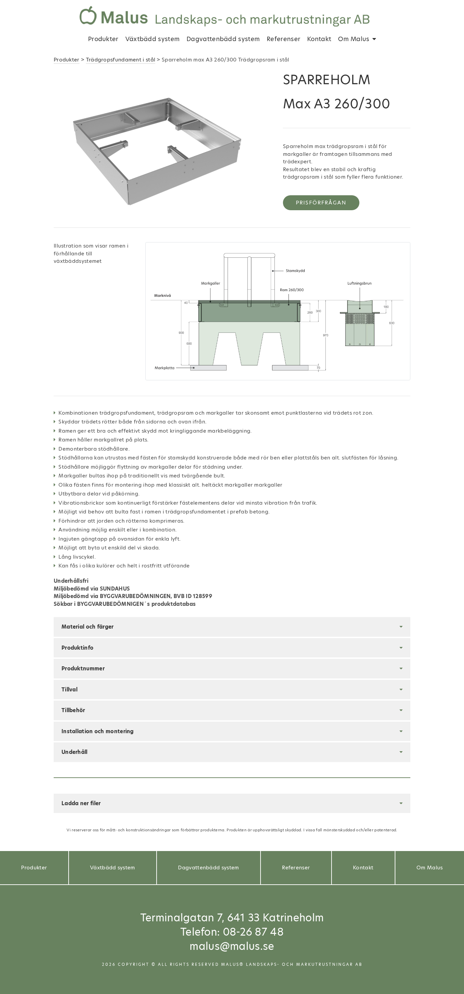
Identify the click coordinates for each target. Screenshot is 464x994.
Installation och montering (97, 731)
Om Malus (353, 39)
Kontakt (319, 39)
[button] (70, 144)
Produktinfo (77, 647)
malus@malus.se (232, 946)
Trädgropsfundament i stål (121, 59)
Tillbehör (73, 710)
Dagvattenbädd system (223, 39)
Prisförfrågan (321, 202)
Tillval (69, 689)
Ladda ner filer (81, 803)
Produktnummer (83, 668)
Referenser (283, 39)
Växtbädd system (152, 39)
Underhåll (74, 752)
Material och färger (87, 626)
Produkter (103, 39)
